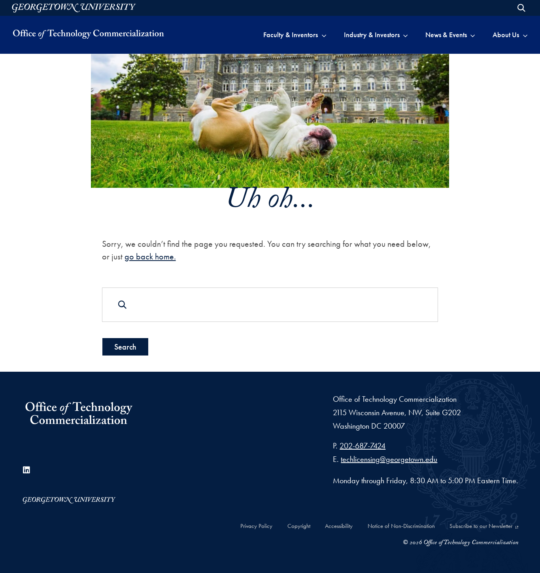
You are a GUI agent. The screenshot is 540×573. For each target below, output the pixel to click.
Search (125, 347)
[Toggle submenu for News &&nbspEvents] (472, 35)
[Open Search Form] (521, 8)
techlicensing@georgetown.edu (389, 459)
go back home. (150, 256)
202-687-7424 (362, 446)
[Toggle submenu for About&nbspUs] (525, 35)
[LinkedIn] (26, 470)
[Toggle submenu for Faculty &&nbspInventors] (324, 35)
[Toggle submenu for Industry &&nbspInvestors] (405, 35)
